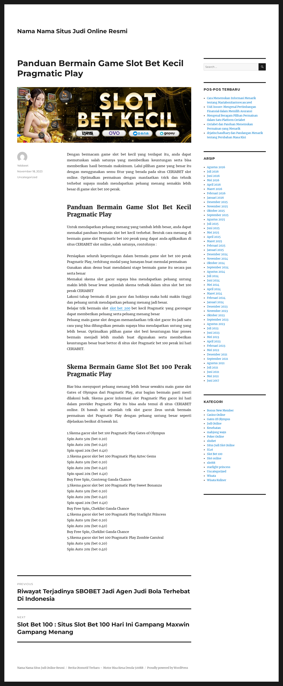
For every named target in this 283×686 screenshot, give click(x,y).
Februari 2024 (216, 298)
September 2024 (218, 267)
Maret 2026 (214, 189)
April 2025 (214, 237)
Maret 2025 (214, 241)
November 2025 (217, 206)
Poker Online (215, 436)
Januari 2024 (215, 302)
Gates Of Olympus (218, 419)
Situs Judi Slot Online (221, 445)
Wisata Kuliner (216, 480)
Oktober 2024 (216, 263)
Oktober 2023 (216, 315)
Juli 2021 (212, 367)
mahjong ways (216, 432)
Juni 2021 (213, 372)
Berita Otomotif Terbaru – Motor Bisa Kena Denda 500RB (105, 668)
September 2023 (217, 319)
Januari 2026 (215, 197)
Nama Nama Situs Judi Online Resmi (72, 31)
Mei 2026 (213, 180)
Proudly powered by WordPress (167, 668)
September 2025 (218, 215)
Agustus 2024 (216, 272)
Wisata (211, 476)
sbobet (211, 441)
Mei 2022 (213, 350)
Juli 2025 (213, 224)
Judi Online (214, 423)
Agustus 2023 (216, 324)
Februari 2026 (216, 193)
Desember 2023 (217, 306)
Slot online (214, 458)
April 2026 (214, 184)
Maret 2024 (214, 293)
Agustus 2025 (216, 219)
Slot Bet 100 (214, 454)
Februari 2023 (216, 346)
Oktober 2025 (216, 211)
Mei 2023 (213, 337)
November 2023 (217, 311)
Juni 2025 (213, 228)
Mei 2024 (213, 285)
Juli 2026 (213, 171)
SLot (210, 449)
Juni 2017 (213, 380)
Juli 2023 (212, 328)
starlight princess (218, 467)
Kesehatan (214, 428)
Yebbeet (22, 165)
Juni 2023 (213, 332)
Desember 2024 (217, 254)
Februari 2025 (216, 245)
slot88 (211, 463)
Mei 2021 (213, 376)
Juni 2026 (213, 176)
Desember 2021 (217, 354)
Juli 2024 (213, 276)
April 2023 (213, 341)
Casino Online (216, 415)
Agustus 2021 (216, 363)
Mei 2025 (213, 232)
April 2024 (214, 289)
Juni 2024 (213, 280)
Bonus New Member (220, 410)
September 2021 (217, 359)
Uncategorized (27, 177)
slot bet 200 (120, 308)
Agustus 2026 (216, 167)
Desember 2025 (217, 202)
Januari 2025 (215, 250)
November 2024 (217, 258)
